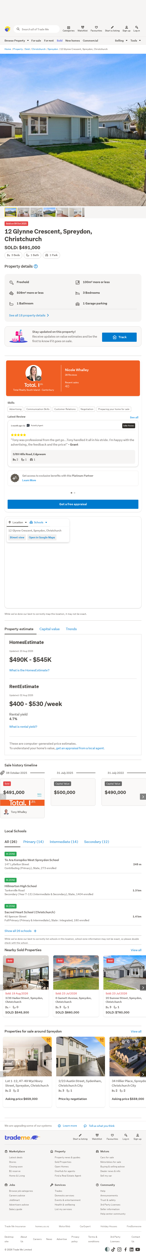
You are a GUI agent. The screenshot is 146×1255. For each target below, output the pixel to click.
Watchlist (97, 1139)
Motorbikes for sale (110, 1162)
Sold (59, 40)
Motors (104, 1151)
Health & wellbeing (65, 1204)
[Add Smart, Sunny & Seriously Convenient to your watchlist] (99, 1042)
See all (134, 417)
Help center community (112, 1213)
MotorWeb (64, 1226)
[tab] (17, 523)
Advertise (62, 1239)
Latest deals (15, 1157)
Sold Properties (63, 1162)
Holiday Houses (109, 1226)
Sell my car (106, 1175)
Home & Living (17, 1175)
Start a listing (80, 1139)
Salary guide (15, 1209)
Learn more (70, 1125)
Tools (134, 40)
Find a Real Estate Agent (68, 1175)
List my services (63, 1209)
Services (60, 1185)
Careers (37, 1239)
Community (107, 1185)
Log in (136, 30)
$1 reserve (15, 1171)
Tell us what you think (101, 1126)
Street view (17, 537)
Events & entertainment (68, 1200)
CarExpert (85, 1226)
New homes (72, 40)
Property (18, 49)
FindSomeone (134, 1226)
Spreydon (53, 49)
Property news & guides (67, 1157)
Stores (12, 1162)
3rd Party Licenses (110, 1204)
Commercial (90, 40)
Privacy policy (75, 1239)
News (49, 1239)
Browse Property (15, 40)
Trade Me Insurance (15, 1226)
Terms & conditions (93, 1239)
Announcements (109, 1195)
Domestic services (64, 1195)
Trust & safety (108, 1200)
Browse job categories (21, 1191)
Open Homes (62, 1166)
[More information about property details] (35, 266)
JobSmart (14, 1200)
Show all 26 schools (18, 931)
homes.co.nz (42, 1226)
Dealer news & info (110, 1171)
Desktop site (9, 1239)
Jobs (12, 1185)
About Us (24, 1239)
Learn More (29, 480)
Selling (119, 40)
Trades (58, 1191)
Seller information (110, 1209)
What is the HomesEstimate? (29, 670)
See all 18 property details (27, 315)
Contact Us (136, 1239)
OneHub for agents (65, 1171)
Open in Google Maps (42, 537)
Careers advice (17, 1195)
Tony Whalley (19, 812)
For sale (36, 40)
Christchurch (39, 49)
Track (122, 337)
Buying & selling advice (112, 1166)
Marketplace (17, 1151)
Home (8, 49)
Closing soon (16, 1166)
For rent (49, 40)
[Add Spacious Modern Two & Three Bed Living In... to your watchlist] (46, 1042)
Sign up (126, 30)
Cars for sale (107, 1157)
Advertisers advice (19, 1204)
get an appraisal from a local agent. (80, 748)
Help (102, 1191)
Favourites (112, 1139)
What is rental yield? (23, 726)
